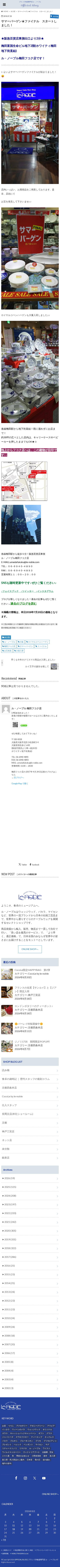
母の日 (37, 1460)
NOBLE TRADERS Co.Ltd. (20, 1553)
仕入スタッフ (9, 1105)
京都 (4, 1122)
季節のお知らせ (22, 1456)
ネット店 (7, 1140)
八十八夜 (6, 1456)
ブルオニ (14, 1441)
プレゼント (6, 1444)
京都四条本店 (9, 1087)
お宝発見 (8, 651)
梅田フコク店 (9, 646)
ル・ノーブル (9, 642)
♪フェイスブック (11, 591)
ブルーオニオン (26, 1441)
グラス (49, 1433)
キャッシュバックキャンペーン (23, 1433)
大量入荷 (20, 651)
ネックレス (49, 1437)
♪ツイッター (28, 591)
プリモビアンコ (50, 1441)
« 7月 (3, 1540)
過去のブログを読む (23, 603)
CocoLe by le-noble (12, 1096)
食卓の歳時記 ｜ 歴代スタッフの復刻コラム (26, 1078)
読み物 (5, 1070)
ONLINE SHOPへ (30, 949)
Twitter (24, 865)
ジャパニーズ (7, 1437)
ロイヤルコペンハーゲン (38, 642)
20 (30, 1529)
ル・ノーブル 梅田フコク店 (27, 708)
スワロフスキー (22, 1437)
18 (13, 1529)
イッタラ (6, 1429)
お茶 (4, 1426)
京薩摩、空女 (47, 1452)
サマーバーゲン (26, 646)
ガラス (5, 1433)
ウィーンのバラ (18, 1429)
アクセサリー (21, 1426)
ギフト (41, 1433)
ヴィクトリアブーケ (31, 1452)
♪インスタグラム (44, 591)
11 (13, 1525)
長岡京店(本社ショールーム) (17, 1113)
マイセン (39, 1444)
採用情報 (5, 1553)
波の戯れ (46, 1460)
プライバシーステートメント (46, 1550)
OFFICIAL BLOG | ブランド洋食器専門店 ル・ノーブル (35, 1560)
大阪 (22, 642)
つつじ (11, 1426)
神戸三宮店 (8, 1131)
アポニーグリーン (37, 1426)
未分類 (7, 637)
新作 (45, 1456)
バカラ (5, 1441)
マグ (47, 1444)
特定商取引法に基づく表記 (24, 1550)
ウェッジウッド (33, 1429)
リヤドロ (23, 1448)
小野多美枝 (36, 1456)
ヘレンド (17, 1444)
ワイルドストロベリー (11, 1452)
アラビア (51, 1426)
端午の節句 (6, 1463)
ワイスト (46, 1448)
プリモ (38, 1441)
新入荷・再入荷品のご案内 (13, 1460)
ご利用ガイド (7, 1550)
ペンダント (28, 1444)
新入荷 (52, 1456)
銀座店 (5, 1157)
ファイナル (42, 646)
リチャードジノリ (9, 1448)
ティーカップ (36, 1437)
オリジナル (47, 1429)
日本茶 (29, 1460)
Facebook (35, 865)
